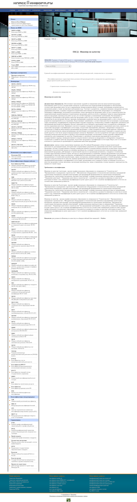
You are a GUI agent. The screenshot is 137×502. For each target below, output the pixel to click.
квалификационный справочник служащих (99, 480)
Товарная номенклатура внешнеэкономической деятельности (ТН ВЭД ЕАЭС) (24, 353)
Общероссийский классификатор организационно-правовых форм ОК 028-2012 (23, 245)
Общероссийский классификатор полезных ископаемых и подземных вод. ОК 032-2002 (23, 272)
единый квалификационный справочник (99, 485)
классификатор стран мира (55, 485)
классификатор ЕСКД (94, 487)
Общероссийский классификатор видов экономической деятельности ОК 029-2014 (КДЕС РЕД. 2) (23, 193)
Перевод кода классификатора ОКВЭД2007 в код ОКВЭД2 (24, 116)
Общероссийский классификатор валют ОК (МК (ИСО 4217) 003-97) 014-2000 (23, 178)
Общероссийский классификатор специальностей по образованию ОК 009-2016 (23, 305)
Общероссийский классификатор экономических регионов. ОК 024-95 (21, 341)
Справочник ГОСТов (14, 489)
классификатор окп (54, 487)
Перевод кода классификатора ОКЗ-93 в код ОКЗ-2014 (23, 146)
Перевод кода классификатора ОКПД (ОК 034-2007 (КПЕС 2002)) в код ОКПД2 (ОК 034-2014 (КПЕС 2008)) (23, 104)
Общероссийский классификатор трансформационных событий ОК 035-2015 (23, 311)
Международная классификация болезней (23, 404)
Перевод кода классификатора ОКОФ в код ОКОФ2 (23, 85)
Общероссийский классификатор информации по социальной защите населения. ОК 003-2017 (24, 224)
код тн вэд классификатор (55, 489)
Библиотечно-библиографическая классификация (20, 392)
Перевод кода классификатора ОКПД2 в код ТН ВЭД (23, 140)
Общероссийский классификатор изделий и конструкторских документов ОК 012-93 (23, 165)
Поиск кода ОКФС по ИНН (18, 52)
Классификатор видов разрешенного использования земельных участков (21, 366)
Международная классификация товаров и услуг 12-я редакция (23, 415)
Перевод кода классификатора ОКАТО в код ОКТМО (23, 128)
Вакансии (72, 10)
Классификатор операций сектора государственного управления (20, 372)
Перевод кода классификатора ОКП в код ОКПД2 (22, 97)
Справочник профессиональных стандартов (23, 436)
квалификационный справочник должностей (100, 478)
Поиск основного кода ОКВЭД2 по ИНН (22, 57)
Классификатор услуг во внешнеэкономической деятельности (21, 360)
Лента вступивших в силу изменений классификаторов (21, 156)
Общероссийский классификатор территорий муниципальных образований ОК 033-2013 (24, 317)
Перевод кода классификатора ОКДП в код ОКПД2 (23, 91)
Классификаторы (23, 10)
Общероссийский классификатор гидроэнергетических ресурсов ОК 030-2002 (24, 199)
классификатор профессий (55, 478)
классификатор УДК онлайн (56, 490)
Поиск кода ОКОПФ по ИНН (19, 44)
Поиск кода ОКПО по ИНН (18, 31)
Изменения (81, 10)
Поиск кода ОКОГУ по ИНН (19, 48)
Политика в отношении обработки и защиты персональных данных (69, 496)
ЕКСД (54, 39)
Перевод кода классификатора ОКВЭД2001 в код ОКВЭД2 (24, 122)
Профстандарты (60, 10)
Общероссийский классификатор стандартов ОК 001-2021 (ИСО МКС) (24, 284)
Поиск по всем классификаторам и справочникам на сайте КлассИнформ (22, 23)
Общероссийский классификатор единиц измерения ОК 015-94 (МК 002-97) (22, 205)
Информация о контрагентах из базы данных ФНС (24, 77)
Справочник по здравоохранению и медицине (20, 487)
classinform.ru (66, 494)
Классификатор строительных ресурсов (22, 383)
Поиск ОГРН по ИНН (17, 61)
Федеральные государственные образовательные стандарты (20, 448)
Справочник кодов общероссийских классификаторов (33, 5)
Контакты (73, 494)
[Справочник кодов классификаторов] (33, 4)
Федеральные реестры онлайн (16, 485)
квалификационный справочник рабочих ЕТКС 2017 (102, 481)
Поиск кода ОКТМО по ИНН (19, 35)
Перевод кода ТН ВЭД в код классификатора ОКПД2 (23, 134)
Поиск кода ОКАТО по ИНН (19, 39)
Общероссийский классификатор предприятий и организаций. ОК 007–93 (22, 278)
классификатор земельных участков (97, 489)
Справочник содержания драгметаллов (18, 480)
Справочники (47, 10)
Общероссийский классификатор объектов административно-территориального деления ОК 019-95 (24, 172)
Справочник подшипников (15, 483)
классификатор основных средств (57, 483)
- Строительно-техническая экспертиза (63, 86)
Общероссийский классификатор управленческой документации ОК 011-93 (23, 323)
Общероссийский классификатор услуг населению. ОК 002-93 (22, 347)
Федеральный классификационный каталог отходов (23, 378)
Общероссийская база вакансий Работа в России (22, 454)
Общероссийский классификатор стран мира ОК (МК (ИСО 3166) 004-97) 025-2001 (24, 298)
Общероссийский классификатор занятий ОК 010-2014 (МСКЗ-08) (24, 211)
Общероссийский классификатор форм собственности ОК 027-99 (22, 335)
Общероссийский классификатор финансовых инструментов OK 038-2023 (24, 329)
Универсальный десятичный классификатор (23, 400)
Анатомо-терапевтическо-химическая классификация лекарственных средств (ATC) (24, 409)
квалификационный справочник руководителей (100, 483)
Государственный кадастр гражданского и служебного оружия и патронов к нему (23, 459)
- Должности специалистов (61, 92)
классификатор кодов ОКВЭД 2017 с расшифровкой (61, 480)
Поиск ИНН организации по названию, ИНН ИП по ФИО (23, 66)
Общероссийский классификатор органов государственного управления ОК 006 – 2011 (24, 231)
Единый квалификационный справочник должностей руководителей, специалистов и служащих (78, 73)
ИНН (89, 10)
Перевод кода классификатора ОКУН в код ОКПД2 (23, 110)
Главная (12, 10)
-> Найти (102, 218)
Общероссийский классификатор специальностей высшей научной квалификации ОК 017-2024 (20, 291)
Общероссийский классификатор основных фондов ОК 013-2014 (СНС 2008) (23, 251)
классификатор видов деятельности (57, 481)
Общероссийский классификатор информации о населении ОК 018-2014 (24, 217)
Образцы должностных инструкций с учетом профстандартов (24, 442)
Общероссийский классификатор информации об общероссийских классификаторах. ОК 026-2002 (24, 237)
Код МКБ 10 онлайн (94, 490)
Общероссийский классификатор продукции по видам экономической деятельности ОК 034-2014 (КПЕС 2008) (23, 258)
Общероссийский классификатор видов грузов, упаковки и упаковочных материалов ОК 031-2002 (23, 185)
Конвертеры (36, 10)
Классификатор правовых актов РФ (21, 387)
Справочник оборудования (15, 478)
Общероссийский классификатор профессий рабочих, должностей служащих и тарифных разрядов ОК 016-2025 (24, 266)
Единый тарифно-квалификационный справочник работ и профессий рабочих (22, 424)
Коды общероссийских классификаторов (19, 481)
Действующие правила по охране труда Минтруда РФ (22, 465)
